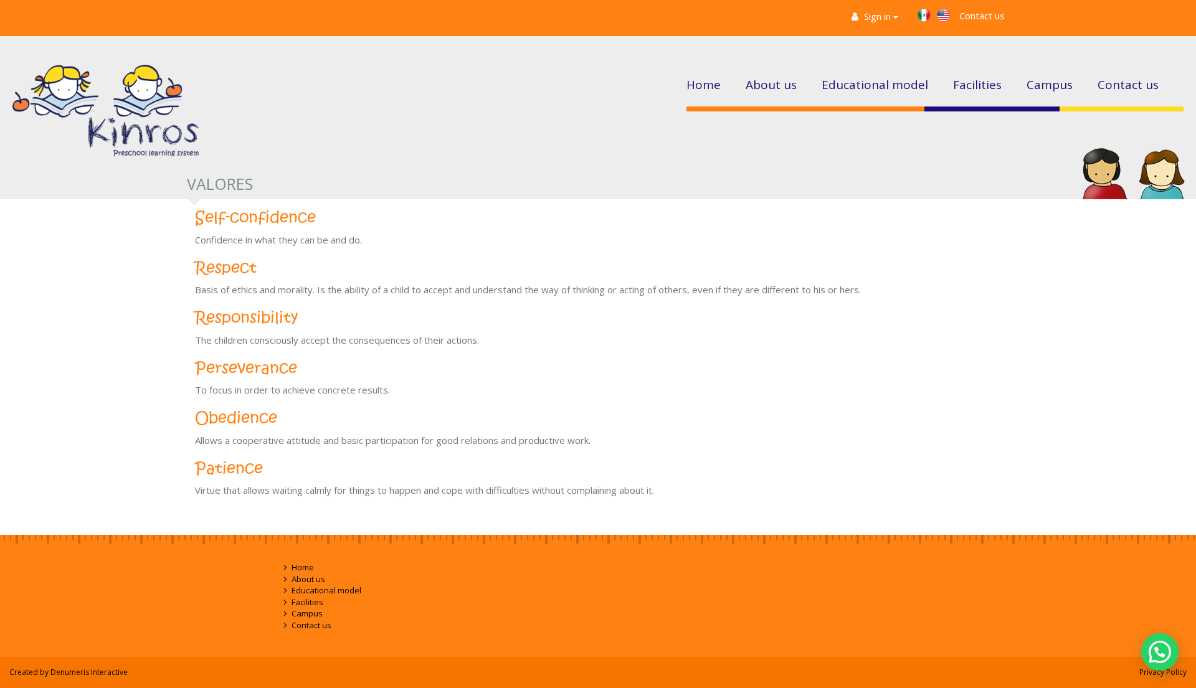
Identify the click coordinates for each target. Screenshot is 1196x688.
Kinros (105, 118)
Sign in (877, 16)
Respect (226, 268)
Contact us (982, 15)
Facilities (977, 85)
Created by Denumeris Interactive (68, 672)
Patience (229, 468)
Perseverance (246, 368)
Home (703, 85)
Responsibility (246, 318)
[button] (1160, 652)
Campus (1050, 85)
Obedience (236, 418)
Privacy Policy (1163, 672)
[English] (943, 15)
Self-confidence (255, 218)
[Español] (924, 15)
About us (771, 85)
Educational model (875, 85)
